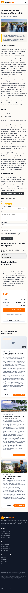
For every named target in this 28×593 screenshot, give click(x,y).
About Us (3, 557)
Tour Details (8, 394)
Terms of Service (5, 563)
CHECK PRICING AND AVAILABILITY (13, 194)
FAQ (2, 568)
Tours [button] (5, 254)
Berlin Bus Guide (5, 544)
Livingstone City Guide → (15, 320)
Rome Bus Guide (5, 550)
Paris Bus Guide (4, 546)
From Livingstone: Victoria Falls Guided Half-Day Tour (13, 354)
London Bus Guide (5, 548)
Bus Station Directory (6, 535)
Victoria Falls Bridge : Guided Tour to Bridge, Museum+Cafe (13, 417)
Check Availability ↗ (19, 394)
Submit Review (7, 238)
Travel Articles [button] (7, 257)
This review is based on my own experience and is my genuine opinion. (14, 234)
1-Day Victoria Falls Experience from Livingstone (12, 477)
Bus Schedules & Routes (6, 537)
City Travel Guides (5, 533)
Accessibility (4, 566)
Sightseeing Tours (5, 531)
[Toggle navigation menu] (25, 2)
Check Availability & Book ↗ (14, 310)
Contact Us (4, 559)
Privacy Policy (4, 561)
